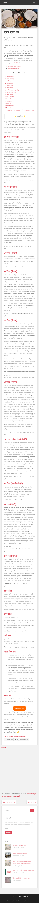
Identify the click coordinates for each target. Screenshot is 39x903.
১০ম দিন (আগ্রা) (9, 97)
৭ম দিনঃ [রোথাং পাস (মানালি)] (12, 90)
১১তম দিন (8, 99)
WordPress (28, 901)
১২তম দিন (8, 101)
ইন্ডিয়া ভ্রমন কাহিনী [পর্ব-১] (14, 66)
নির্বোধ (5, 2)
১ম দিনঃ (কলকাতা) (9, 76)
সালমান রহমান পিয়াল (22, 38)
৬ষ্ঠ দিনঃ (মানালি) (9, 88)
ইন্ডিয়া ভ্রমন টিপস (19, 708)
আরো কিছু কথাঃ (9, 106)
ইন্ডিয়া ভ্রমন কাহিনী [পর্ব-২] (14, 68)
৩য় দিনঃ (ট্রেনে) (9, 81)
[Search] (32, 810)
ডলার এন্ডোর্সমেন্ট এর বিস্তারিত (20, 853)
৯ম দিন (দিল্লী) (9, 94)
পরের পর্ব (8, 108)
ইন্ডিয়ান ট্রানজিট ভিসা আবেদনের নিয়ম (21, 878)
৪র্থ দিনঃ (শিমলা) (9, 83)
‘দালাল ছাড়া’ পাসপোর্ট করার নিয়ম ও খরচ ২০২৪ (23, 870)
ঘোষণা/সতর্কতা (13, 897)
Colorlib (15, 901)
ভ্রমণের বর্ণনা (15, 63)
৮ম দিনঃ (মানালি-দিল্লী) (10, 92)
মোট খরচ (8, 103)
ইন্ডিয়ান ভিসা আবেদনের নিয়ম (19, 845)
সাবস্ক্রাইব (8, 833)
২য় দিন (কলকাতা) (9, 79)
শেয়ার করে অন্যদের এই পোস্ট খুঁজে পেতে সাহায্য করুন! (20, 110)
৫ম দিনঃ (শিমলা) (9, 85)
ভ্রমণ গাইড (10, 40)
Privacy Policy (23, 897)
